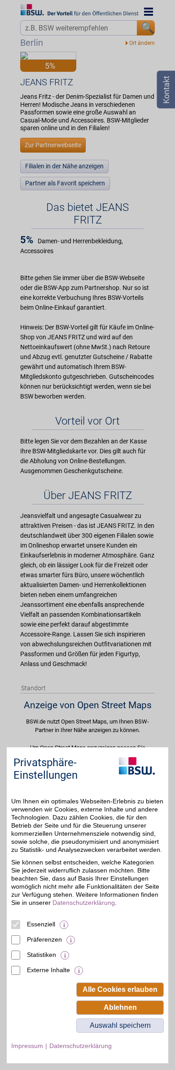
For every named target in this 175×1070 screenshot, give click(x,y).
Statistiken (41, 954)
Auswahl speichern (120, 1025)
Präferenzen (44, 939)
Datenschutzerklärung (83, 902)
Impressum (27, 1045)
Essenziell (41, 924)
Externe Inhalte (48, 970)
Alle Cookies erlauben (120, 989)
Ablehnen (120, 1007)
